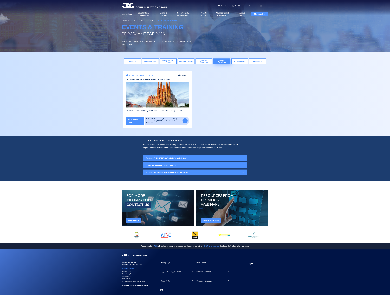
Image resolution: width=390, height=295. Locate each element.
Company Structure (204, 281)
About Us (242, 13)
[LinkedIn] (161, 289)
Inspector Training (186, 61)
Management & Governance (222, 13)
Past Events (257, 61)
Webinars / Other (150, 61)
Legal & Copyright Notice (170, 271)
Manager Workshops (222, 61)
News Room (201, 262)
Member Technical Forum (168, 61)
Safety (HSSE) (204, 13)
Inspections (127, 14)
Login (250, 263)
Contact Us (165, 281)
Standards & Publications (143, 13)
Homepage (165, 262)
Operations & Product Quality (184, 13)
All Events (132, 61)
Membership (259, 14)
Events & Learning (163, 13)
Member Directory (203, 271)
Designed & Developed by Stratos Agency (135, 286)
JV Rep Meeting (239, 61)
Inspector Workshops (204, 61)
